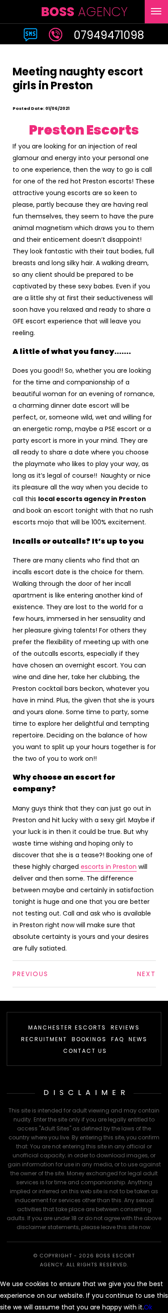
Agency (84, 12)
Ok (148, 1307)
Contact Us (85, 1051)
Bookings (89, 1039)
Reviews (125, 1027)
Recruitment (44, 1039)
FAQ (117, 1039)
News (138, 1039)
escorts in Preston (109, 866)
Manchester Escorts (67, 1027)
